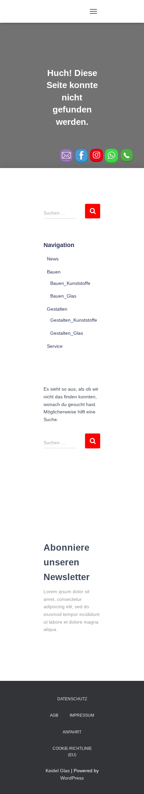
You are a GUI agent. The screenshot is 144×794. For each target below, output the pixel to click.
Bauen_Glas (63, 296)
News (53, 258)
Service (55, 346)
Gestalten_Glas (66, 333)
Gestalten (57, 309)
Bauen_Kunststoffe (70, 283)
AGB (54, 715)
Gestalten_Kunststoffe (73, 320)
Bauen (54, 271)
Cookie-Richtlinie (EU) (72, 751)
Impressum (82, 715)
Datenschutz (72, 699)
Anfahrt (72, 732)
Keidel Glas (58, 770)
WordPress (72, 778)
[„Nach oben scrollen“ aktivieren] (130, 780)
